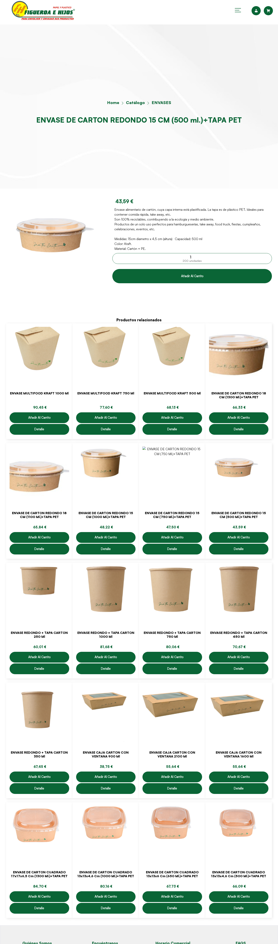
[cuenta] (258, 11)
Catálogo (135, 102)
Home (113, 102)
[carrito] (268, 11)
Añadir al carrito (192, 276)
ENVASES (161, 102)
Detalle (39, 429)
